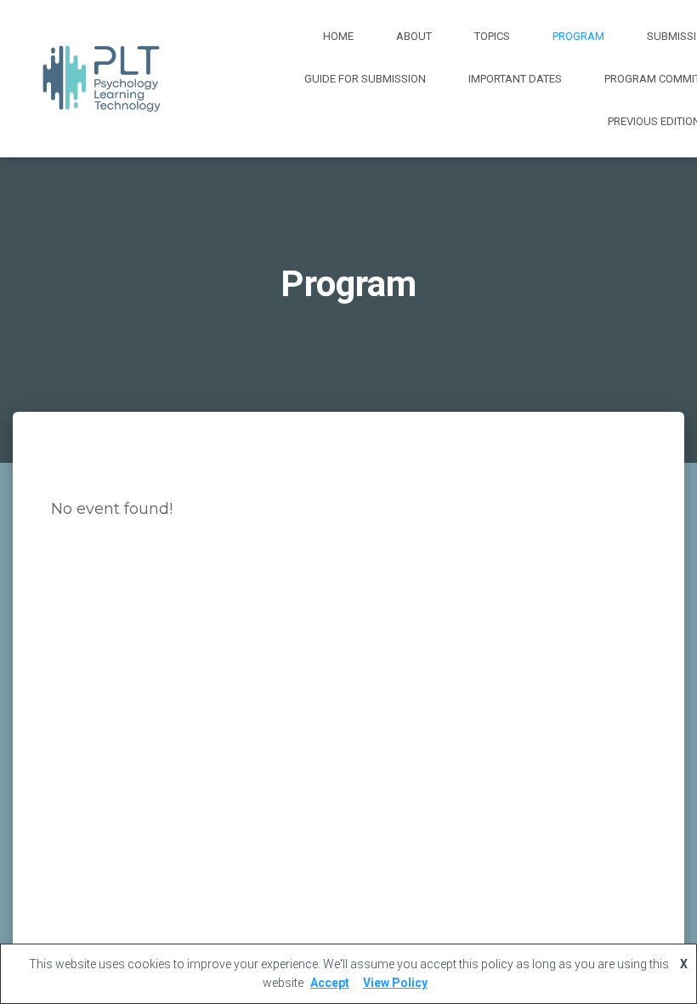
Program (578, 36)
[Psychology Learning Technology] (101, 79)
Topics (492, 36)
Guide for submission (365, 78)
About (414, 36)
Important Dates (515, 78)
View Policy (395, 983)
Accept (329, 983)
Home (338, 36)
